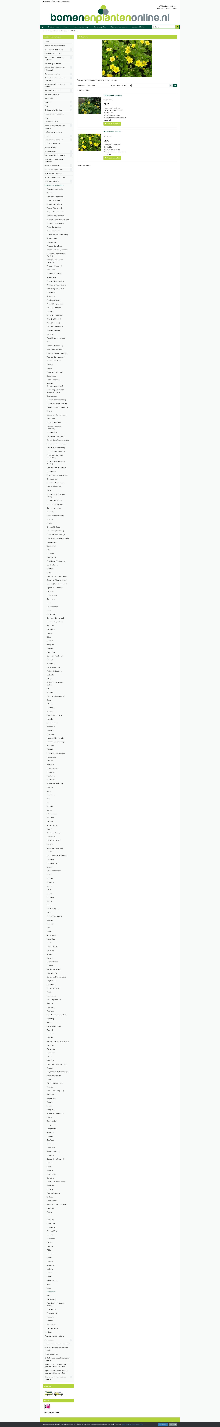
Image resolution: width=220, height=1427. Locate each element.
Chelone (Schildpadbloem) (56, 468)
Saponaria (50, 1136)
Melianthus (51, 939)
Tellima (49, 1216)
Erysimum (50, 648)
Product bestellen (113, 124)
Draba (49, 603)
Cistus (49, 490)
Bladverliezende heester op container (55, 85)
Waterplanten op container (55, 1336)
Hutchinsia (51, 780)
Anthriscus (51, 296)
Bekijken (160, 8)
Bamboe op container (52, 74)
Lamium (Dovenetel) (54, 840)
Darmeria (50, 553)
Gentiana (50, 692)
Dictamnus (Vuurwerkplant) (57, 580)
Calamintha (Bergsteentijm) (57, 403)
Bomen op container (52, 94)
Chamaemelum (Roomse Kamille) (56, 462)
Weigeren (173, 1425)
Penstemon (51, 1007)
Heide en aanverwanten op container (55, 127)
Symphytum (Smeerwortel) (56, 1204)
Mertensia (50, 950)
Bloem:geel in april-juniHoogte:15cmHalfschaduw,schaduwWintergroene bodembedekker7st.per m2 (114, 149)
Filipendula (51, 663)
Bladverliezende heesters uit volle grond (55, 79)
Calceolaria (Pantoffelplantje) (57, 407)
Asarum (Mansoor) (53, 330)
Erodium (50, 641)
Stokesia (50, 1197)
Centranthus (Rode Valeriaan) (58, 440)
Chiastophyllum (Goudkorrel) (57, 475)
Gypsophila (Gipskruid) (55, 715)
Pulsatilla (50, 1094)
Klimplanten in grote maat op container (55, 1378)
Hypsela (50, 787)
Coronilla (50, 512)
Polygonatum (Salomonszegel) (58, 1072)
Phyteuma (50, 1045)
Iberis (49, 791)
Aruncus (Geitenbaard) (55, 327)
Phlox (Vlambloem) (54, 1026)
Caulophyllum (52, 432)
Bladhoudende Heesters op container (55, 58)
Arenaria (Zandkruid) (54, 308)
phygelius (50, 1034)
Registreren (56, 1)
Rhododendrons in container (55, 155)
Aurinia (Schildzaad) (54, 361)
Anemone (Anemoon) (54, 274)
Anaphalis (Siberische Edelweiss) (55, 261)
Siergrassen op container (54, 169)
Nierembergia (52, 973)
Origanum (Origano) (54, 988)
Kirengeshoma (52, 825)
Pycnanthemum (52, 1313)
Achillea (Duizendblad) (55, 197)
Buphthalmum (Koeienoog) (56, 400)
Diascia (49, 572)
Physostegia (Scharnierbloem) (58, 1041)
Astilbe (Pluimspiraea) (55, 346)
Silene (49, 1167)
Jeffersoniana (51, 814)
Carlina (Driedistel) (54, 422)
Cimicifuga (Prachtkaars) (56, 483)
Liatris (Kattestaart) (54, 871)
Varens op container (52, 181)
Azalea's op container (53, 64)
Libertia (49, 874)
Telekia (49, 1212)
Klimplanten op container (54, 140)
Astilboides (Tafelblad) (55, 349)
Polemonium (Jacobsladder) (57, 1064)
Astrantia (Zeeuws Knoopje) (57, 353)
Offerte (141, 27)
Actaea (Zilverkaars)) (54, 204)
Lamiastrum (51, 837)
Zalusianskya (51, 1299)
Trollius (49, 1258)
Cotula (49, 523)
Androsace (51, 270)
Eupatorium (51, 652)
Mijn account (66, 1)
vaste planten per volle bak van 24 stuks (56, 1349)
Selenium (50, 1155)
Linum (49, 890)
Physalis (50, 1038)
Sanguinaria (51, 1125)
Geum (49, 700)
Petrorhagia (51, 1019)
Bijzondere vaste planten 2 (54, 50)
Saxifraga (50, 1140)
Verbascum (51, 1265)
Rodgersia (50, 1110)
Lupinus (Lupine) (53, 909)
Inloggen (47, 1)
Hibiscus (50, 761)
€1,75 (106, 140)
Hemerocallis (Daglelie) (55, 738)
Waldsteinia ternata (112, 132)
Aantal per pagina (119, 85)
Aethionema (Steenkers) (56, 216)
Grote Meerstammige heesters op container (57, 1359)
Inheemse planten (51, 1354)
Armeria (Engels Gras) (55, 315)
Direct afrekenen (171, 8)
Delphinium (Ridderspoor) (56, 561)
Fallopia (50, 660)
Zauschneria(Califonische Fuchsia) (56, 1304)
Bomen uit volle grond (53, 90)
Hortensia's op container (54, 132)
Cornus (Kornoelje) (54, 508)
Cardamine (51, 419)
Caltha (49, 411)
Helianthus (51, 727)
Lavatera (50, 852)
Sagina (49, 1117)
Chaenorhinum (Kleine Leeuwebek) (55, 456)
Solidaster (50, 1185)
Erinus (49, 637)
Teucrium (50, 1220)
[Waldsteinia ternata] (89, 142)
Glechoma (50, 708)
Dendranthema (52, 565)
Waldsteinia (51, 1292)
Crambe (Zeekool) (53, 527)
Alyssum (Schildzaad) (55, 246)
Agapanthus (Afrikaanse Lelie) (58, 219)
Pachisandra (51, 996)
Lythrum (50, 920)
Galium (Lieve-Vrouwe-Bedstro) (55, 683)
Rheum (49, 1106)
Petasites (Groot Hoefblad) (56, 1015)
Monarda (50, 958)
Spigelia (50, 1189)
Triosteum (50, 1254)
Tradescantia (51, 1239)
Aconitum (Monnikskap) (55, 200)
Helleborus (51, 734)
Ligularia (50, 878)
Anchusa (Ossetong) (54, 266)
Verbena (50, 1269)
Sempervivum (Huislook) (56, 1159)
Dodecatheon (52, 595)
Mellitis (49, 943)
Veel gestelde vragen (81, 27)
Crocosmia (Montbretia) (55, 531)
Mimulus (50, 954)
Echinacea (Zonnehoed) (55, 618)
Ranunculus (51, 1098)
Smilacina (50, 1178)
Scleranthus (51, 1309)
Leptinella (50, 859)
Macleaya (50, 924)
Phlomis (50, 1022)
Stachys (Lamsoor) (53, 1193)
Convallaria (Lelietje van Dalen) (56, 495)
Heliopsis (50, 730)
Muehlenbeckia (52, 962)
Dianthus (50, 569)
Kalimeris (50, 821)
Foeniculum (51, 1324)
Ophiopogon (51, 984)
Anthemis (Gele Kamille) (55, 289)
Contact (135, 27)
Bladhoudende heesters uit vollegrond (55, 69)
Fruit (46, 106)
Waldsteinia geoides (112, 95)
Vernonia (50, 1273)
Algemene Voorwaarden (119, 27)
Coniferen (48, 102)
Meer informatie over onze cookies (132, 1425)
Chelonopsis (51, 471)
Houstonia (50, 772)
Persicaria (50, 1011)
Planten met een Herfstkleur (55, 46)
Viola (49, 1288)
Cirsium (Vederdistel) (54, 487)
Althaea (50, 1321)
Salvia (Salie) (51, 1121)
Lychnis (49, 912)
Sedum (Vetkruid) (53, 1151)
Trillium (49, 1250)
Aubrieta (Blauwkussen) (56, 357)
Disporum (50, 591)
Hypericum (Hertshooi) (55, 783)
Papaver (50, 1003)
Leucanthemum (52, 863)
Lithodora (50, 897)
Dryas (49, 610)
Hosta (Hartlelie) (53, 768)
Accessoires (49, 1340)
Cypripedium (51, 546)
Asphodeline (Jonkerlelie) (56, 338)
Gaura (49, 689)
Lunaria (49, 886)
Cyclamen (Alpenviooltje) (56, 535)
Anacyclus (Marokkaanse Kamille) (56, 255)
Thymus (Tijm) (52, 1231)
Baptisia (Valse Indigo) (55, 372)
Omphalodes (51, 981)
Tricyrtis (50, 1242)
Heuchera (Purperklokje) (56, 753)
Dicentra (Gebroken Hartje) (57, 576)
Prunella (50, 1087)
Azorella (50, 365)
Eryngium (50, 645)
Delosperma (51, 557)
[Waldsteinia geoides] (89, 105)
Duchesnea (51, 614)
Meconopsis (51, 935)
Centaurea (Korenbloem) (56, 436)
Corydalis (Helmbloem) (55, 516)
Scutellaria (51, 1148)
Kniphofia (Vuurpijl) (53, 833)
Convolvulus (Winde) (54, 500)
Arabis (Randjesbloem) (55, 304)
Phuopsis (50, 1030)
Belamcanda (51, 376)
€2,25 (106, 104)
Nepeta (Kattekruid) (54, 969)
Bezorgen (66, 27)
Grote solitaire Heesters (53, 110)
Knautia (49, 829)
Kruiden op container (52, 144)
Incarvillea (50, 795)
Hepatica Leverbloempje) (56, 742)
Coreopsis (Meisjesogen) (56, 504)
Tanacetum (51, 1208)
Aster (49, 342)
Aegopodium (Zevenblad (56, 212)
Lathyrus (50, 844)
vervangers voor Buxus (53, 53)
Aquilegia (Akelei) (53, 300)
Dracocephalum (52, 607)
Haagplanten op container (54, 114)
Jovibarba (50, 818)
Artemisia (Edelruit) (54, 319)
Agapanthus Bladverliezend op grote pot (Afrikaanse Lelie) (56, 1372)
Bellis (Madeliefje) (53, 380)
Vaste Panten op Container (54, 185)
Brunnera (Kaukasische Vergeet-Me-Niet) (55, 391)
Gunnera (50, 711)
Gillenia (49, 704)
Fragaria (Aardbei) (53, 667)
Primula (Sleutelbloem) (55, 1083)
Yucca (49, 1295)
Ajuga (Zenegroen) (54, 227)
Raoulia (49, 1102)
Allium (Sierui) (52, 238)
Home (47, 42)
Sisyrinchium (51, 1174)
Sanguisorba (51, 1129)
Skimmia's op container (53, 173)
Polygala (50, 1068)
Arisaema (50, 311)
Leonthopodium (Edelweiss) (57, 856)
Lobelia (49, 901)
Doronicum (51, 599)
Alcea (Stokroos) (53, 231)
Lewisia (49, 867)
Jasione (49, 810)
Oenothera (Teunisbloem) (56, 977)
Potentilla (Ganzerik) (54, 1076)
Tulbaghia (50, 1317)
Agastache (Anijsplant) (55, 223)
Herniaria (50, 746)
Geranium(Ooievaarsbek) (56, 696)
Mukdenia (50, 966)
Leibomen (48, 136)
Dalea (49, 550)
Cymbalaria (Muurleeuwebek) (58, 538)
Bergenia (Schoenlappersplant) (55, 384)
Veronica (50, 1277)
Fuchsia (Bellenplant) (54, 671)
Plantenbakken (50, 151)
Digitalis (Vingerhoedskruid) (57, 584)
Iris (48, 802)
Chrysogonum (52, 479)
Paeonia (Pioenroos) (54, 1000)
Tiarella (50, 1235)
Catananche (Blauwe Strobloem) (54, 427)
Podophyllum (51, 1060)
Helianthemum (52, 723)
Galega (49, 679)
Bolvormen (49, 98)
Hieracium (50, 764)
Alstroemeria (51, 242)
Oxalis (49, 992)
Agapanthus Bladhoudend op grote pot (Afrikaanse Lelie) (55, 1365)
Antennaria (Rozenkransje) (56, 285)
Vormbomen (49, 1332)
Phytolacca (51, 1049)
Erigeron (50, 633)
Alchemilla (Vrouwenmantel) (57, 235)
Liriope (49, 893)
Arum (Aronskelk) (53, 323)
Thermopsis (51, 1227)
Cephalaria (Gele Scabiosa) (57, 444)
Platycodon (51, 1053)
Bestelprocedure (54, 27)
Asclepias (50, 334)
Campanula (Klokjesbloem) (56, 415)
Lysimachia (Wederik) (54, 916)
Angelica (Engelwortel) (55, 281)
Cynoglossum (52, 542)
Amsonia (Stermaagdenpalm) (57, 250)
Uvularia (50, 1261)
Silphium (50, 1170)
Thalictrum (51, 1223)
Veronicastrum (52, 1280)
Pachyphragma (52, 1328)
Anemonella (51, 277)
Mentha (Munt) (52, 947)
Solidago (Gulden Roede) (56, 1182)
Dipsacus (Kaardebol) (55, 588)
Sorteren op (81, 85)
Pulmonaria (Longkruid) (55, 1091)
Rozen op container (52, 166)
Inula (49, 799)
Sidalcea (50, 1163)
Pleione (49, 1057)
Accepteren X (163, 1425)
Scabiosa (50, 1144)
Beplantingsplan (100, 27)
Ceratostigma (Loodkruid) (56, 451)
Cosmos (50, 519)
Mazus (49, 931)
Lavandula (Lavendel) (55, 848)
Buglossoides (52, 396)
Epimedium (51, 629)
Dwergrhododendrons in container (54, 160)
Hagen (47, 118)
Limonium (50, 882)
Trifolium (50, 1246)
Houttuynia (51, 776)
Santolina (50, 1132)
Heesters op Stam (51, 122)
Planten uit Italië (50, 148)
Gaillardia (50, 675)
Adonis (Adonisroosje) (55, 208)
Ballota (49, 368)
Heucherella (51, 757)
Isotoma (50, 806)
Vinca (49, 1284)
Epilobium (50, 626)
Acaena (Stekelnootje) (55, 189)
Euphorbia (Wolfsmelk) (55, 656)
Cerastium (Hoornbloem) (56, 448)
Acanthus (50, 193)
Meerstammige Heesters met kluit (57, 1344)
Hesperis (50, 749)
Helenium (50, 719)
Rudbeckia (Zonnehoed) (55, 1113)
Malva (49, 928)
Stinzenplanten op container (55, 177)
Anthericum (51, 292)
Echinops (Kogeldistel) (55, 622)
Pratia (49, 1079)
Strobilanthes (52, 1201)
